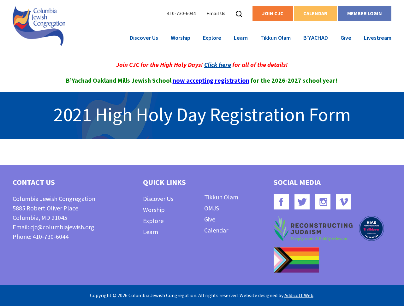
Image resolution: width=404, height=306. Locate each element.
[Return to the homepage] (39, 26)
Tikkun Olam (275, 38)
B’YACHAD (315, 38)
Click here (217, 65)
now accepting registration (211, 80)
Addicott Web (298, 295)
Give (346, 38)
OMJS (211, 208)
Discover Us (144, 38)
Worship (180, 38)
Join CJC (272, 13)
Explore (212, 38)
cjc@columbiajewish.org (62, 227)
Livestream (377, 38)
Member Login (364, 13)
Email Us (215, 13)
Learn (241, 38)
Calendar (315, 13)
